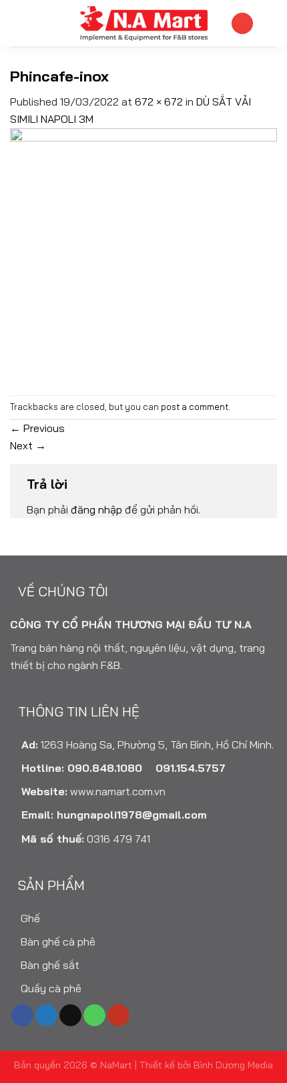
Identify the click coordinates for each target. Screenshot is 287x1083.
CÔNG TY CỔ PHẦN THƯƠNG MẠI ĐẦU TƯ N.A (131, 624)
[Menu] (18, 23)
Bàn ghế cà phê (56, 941)
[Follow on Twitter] (46, 1015)
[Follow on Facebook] (22, 1015)
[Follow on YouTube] (118, 1015)
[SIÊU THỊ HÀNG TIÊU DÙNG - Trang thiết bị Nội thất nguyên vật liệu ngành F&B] (143, 23)
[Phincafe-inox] (143, 259)
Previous (37, 428)
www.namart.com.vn (118, 791)
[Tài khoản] (242, 24)
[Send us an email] (70, 1015)
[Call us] (94, 1015)
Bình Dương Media (233, 1065)
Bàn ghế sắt (48, 964)
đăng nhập (96, 509)
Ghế (29, 918)
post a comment (194, 406)
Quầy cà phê (49, 988)
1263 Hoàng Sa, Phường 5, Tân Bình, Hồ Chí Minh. (157, 744)
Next (28, 445)
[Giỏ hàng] (270, 23)
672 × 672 (159, 101)
